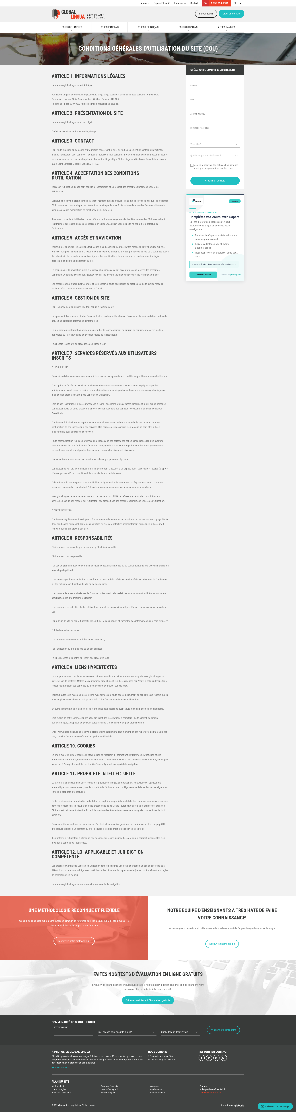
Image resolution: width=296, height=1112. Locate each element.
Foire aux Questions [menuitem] (61, 1092)
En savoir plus (62, 1067)
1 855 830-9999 (219, 3)
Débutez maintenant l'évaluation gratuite (148, 1000)
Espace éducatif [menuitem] (158, 1092)
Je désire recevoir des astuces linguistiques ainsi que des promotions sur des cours (216, 167)
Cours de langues (72, 27)
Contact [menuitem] (194, 3)
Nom (192, 100)
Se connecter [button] (206, 13)
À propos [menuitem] (144, 3)
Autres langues (226, 27)
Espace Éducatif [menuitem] (162, 3)
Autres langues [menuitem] (108, 1092)
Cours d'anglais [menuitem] (59, 1089)
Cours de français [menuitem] (109, 1086)
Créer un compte (231, 13)
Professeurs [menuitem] (180, 3)
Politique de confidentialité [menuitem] (212, 1089)
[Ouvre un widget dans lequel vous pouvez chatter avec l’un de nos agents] (275, 1106)
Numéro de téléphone (199, 128)
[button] (215, 181)
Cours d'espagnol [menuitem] (109, 1089)
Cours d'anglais (110, 27)
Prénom (193, 86)
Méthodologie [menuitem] (58, 1086)
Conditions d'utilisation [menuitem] (210, 1092)
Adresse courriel (197, 114)
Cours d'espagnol (189, 27)
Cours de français (148, 27)
